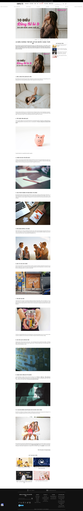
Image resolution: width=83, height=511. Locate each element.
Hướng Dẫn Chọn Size (61, 506)
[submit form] (32, 498)
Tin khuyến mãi (17, 6)
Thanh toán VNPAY (61, 505)
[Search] (0, 0)
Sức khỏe (57, 6)
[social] (19, 502)
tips (45, 39)
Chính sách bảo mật (61, 497)
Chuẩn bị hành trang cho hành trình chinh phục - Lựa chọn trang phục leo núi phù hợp (24, 482)
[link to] (21, 505)
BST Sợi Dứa (37, 496)
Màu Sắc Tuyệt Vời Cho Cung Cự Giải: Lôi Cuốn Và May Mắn (41, 468)
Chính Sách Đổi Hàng (61, 500)
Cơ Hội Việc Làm (45, 501)
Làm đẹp (47, 6)
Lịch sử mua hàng (53, 497)
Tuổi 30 (36, 39)
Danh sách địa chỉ (53, 498)
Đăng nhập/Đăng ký (53, 496)
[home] (20, 3)
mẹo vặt (41, 39)
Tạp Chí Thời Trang (37, 502)
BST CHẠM (37, 497)
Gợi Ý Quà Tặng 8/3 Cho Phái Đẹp (62, 56)
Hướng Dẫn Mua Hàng (61, 504)
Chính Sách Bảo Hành (61, 502)
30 (38, 39)
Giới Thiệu (45, 496)
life (47, 39)
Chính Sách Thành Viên (61, 499)
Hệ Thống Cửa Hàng (45, 498)
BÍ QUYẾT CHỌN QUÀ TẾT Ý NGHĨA (24, 467)
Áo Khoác (37, 498)
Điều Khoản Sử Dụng (61, 496)
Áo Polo (37, 501)
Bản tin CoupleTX (4, 6)
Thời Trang (28, 6)
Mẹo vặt (66, 6)
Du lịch (38, 6)
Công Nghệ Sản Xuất (45, 497)
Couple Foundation (78, 6)
